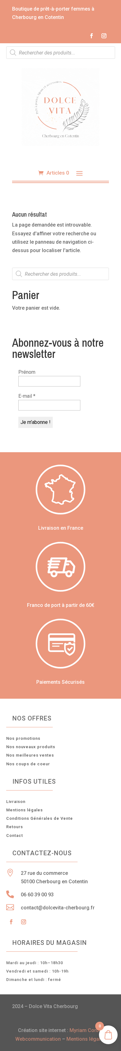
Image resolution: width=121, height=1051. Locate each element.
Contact (14, 835)
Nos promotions (23, 738)
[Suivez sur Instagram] (104, 36)
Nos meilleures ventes (30, 755)
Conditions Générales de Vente (39, 818)
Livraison (15, 801)
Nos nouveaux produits (30, 746)
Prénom (26, 372)
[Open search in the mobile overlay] (60, 52)
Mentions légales (24, 810)
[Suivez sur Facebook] (91, 36)
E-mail (26, 396)
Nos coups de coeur (28, 764)
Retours (14, 826)
